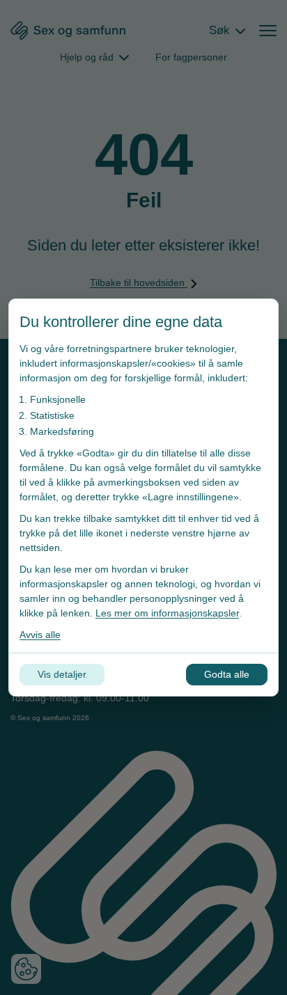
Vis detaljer (62, 674)
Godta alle (226, 674)
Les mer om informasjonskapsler (167, 613)
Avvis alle (40, 634)
